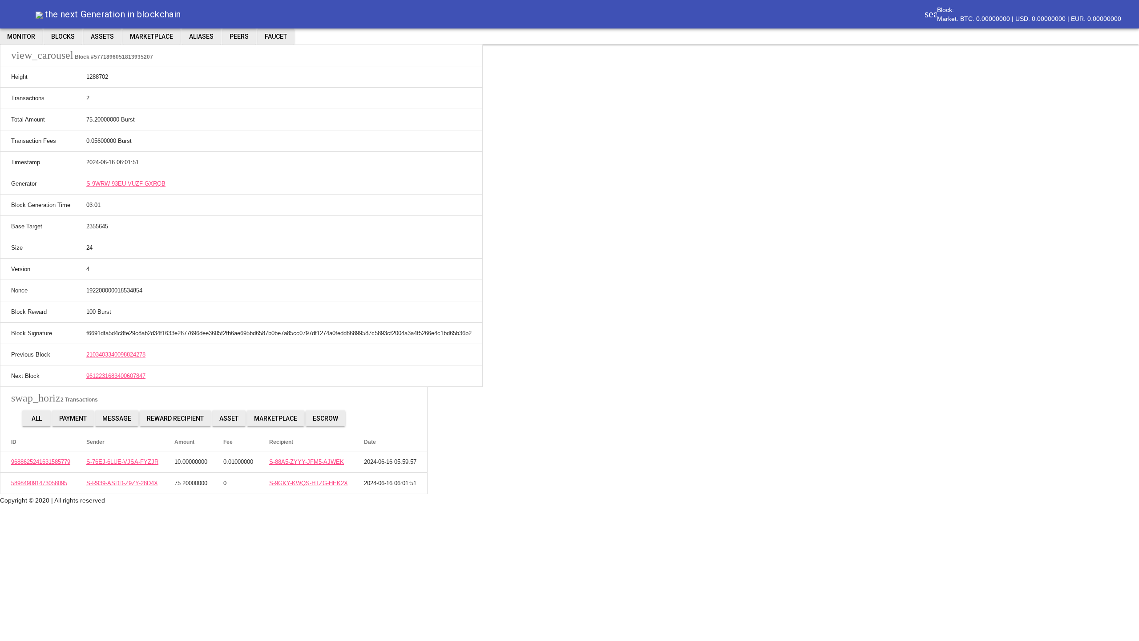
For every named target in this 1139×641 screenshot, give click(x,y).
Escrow (325, 418)
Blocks (63, 36)
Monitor (21, 36)
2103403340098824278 (115, 354)
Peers (239, 36)
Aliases (201, 36)
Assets (102, 36)
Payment (73, 418)
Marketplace (151, 36)
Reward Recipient (175, 418)
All (37, 418)
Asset (228, 418)
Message (116, 418)
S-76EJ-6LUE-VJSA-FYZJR (122, 461)
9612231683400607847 (115, 376)
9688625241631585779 (40, 461)
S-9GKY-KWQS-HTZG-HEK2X (308, 483)
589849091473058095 (39, 483)
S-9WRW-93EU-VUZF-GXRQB (126, 183)
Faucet (276, 36)
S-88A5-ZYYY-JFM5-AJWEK (306, 461)
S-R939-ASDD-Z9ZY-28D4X (122, 483)
